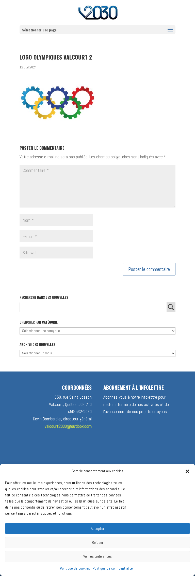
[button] (187, 471)
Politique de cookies (75, 568)
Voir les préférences (97, 556)
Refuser (97, 542)
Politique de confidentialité (113, 568)
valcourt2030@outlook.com (68, 426)
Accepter (97, 528)
